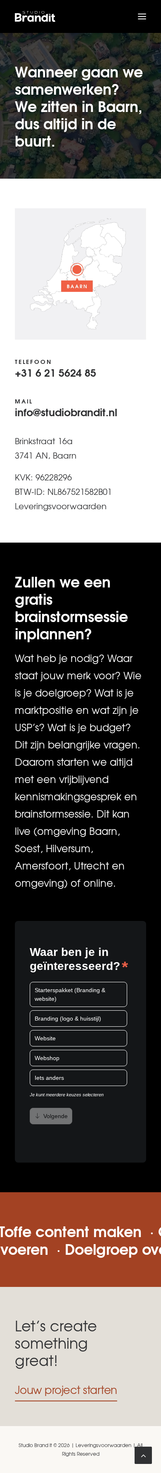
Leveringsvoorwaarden (61, 506)
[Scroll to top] (143, 1453)
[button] (142, 16)
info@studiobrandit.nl (66, 412)
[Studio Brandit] (35, 16)
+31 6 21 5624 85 (55, 372)
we (99, 761)
